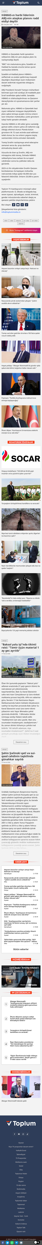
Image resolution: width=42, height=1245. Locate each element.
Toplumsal (21, 1204)
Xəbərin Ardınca (21, 1224)
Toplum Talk (21, 1227)
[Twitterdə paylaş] (7, 1243)
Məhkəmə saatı (21, 1162)
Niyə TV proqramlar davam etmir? (21, 1147)
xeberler (18, 221)
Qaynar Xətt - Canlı (21, 1216)
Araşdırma (21, 1197)
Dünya (21, 1177)
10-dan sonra (21, 1185)
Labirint (21, 1212)
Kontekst (21, 1220)
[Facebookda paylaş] (3, 1242)
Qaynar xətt (21, 1231)
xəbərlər (21, 224)
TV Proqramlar (21, 1158)
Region (21, 1181)
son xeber (35, 221)
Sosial (21, 1166)
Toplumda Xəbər (21, 1201)
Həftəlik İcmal (21, 1150)
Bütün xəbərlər (21, 949)
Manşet (4, 11)
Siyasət (21, 1143)
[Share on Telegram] (16, 1242)
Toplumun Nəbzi (21, 1174)
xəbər (12, 221)
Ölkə (21, 1170)
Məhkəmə (21, 1208)
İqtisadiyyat (21, 1154)
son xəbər (26, 221)
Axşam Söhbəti (21, 1193)
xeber (6, 221)
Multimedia (21, 1189)
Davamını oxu (21, 742)
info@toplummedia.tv (11, 212)
